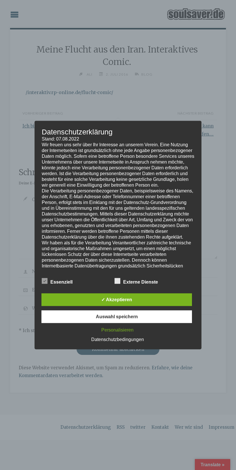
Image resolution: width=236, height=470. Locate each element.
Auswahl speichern (117, 316)
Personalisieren (117, 329)
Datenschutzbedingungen (117, 339)
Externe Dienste (140, 282)
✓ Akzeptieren (116, 299)
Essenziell (61, 282)
